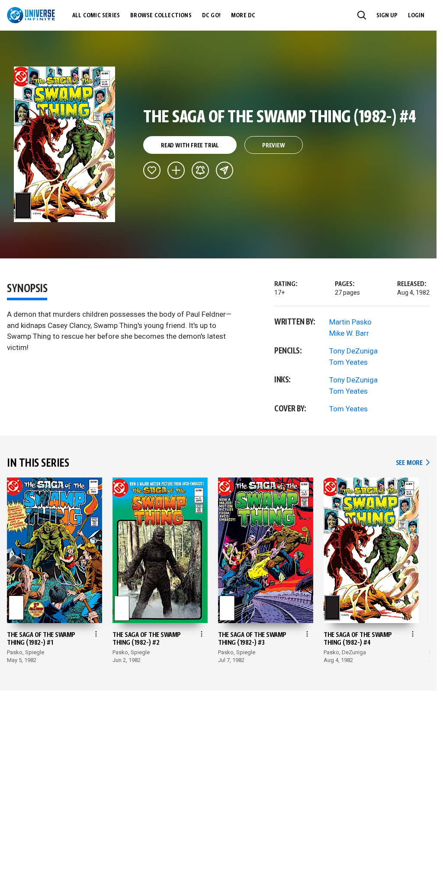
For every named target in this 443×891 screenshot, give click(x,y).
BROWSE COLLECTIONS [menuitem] (161, 15)
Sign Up (387, 15)
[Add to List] (176, 170)
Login (416, 15)
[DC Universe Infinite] (31, 15)
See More (413, 463)
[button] (361, 15)
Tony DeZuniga (353, 351)
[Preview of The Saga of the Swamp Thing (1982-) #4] (65, 144)
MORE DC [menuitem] (243, 15)
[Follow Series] (200, 170)
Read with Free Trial (190, 146)
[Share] (224, 170)
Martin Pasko (350, 322)
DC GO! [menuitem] (211, 15)
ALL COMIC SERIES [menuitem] (96, 15)
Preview (273, 146)
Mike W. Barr (349, 333)
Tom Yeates (348, 362)
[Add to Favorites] (152, 170)
